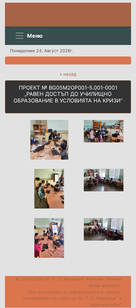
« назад (68, 74)
